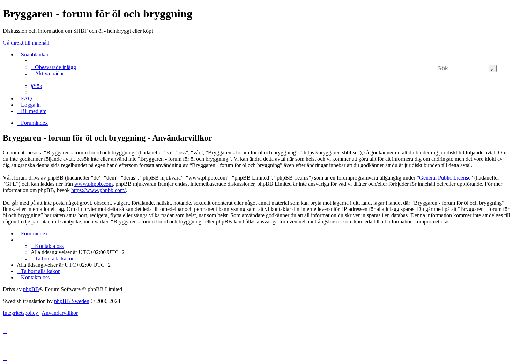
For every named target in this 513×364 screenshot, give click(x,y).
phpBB (31, 289)
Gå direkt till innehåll (26, 43)
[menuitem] (53, 67)
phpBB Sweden (71, 301)
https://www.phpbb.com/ (98, 190)
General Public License (444, 178)
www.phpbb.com (93, 184)
